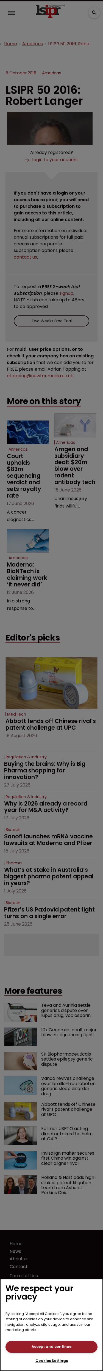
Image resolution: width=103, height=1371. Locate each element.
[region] (51, 1325)
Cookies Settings (51, 1360)
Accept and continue (51, 1346)
